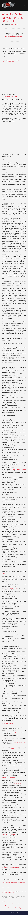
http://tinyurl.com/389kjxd (8, 748)
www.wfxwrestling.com (8, 861)
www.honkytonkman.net (8, 777)
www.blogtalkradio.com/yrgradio (10, 867)
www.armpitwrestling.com (19, 742)
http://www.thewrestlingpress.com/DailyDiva (13, 882)
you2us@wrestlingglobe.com (9, 96)
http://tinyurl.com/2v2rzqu (8, 573)
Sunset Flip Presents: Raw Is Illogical (13, 908)
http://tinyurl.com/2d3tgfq (19, 469)
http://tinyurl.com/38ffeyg (10, 588)
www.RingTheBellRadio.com (18, 784)
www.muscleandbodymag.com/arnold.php (13, 732)
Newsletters (7, 902)
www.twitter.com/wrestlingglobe (13, 36)
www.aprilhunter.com (7, 723)
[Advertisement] (14, 78)
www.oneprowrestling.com (9, 834)
